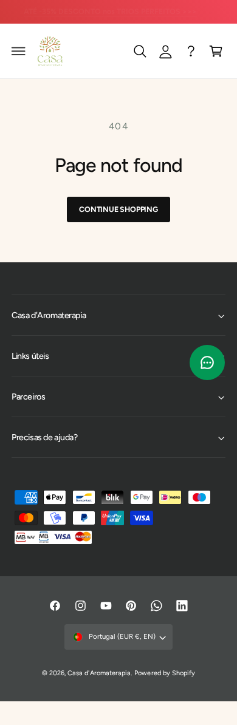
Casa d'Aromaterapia (98, 673)
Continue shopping (118, 209)
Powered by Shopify (164, 673)
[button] (19, 51)
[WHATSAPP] (191, 51)
